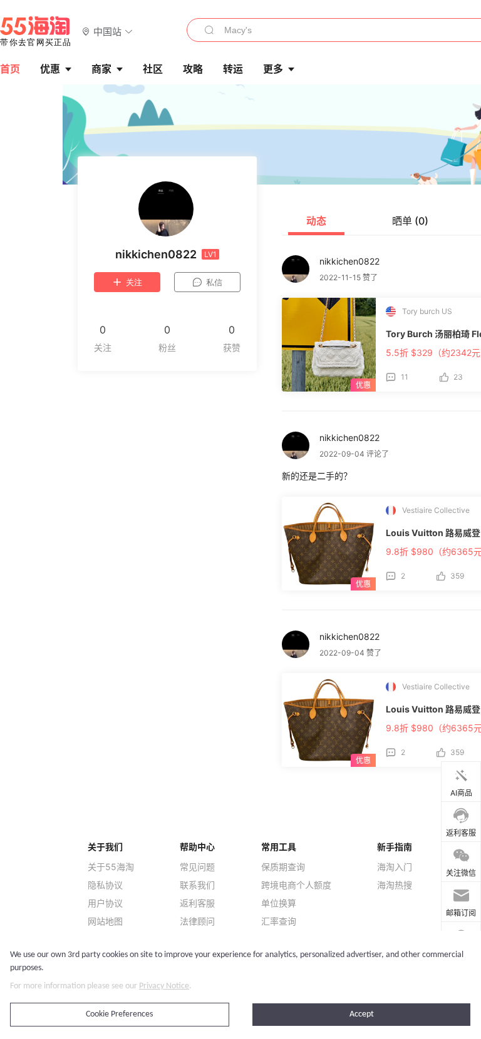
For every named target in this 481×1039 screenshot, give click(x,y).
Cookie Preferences (119, 1014)
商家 (101, 69)
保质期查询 (283, 867)
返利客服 (197, 903)
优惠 (50, 69)
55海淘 (35, 31)
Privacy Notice (164, 986)
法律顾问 (197, 921)
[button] (107, 31)
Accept (361, 1014)
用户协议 (105, 903)
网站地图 (105, 921)
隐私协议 (105, 885)
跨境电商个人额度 (296, 885)
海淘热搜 (394, 885)
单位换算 (278, 903)
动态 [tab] (316, 221)
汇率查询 (278, 921)
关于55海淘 (111, 867)
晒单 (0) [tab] (410, 221)
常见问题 (197, 867)
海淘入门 (394, 867)
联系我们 (197, 885)
